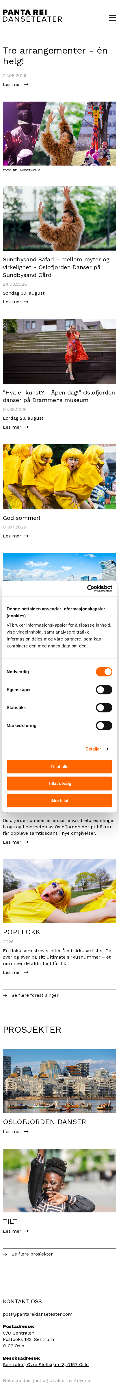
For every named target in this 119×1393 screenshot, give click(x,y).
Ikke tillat (59, 800)
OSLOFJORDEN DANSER (44, 1122)
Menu (110, 17)
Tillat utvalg (59, 783)
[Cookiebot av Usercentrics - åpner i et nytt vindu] (87, 588)
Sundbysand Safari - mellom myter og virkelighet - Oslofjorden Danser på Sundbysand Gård (56, 267)
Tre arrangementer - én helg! (55, 56)
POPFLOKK (21, 932)
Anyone (82, 1380)
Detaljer (93, 748)
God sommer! (21, 517)
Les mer (12, 84)
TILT (10, 1221)
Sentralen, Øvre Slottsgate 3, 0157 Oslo (46, 1364)
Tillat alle (59, 766)
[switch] (104, 689)
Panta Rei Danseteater (32, 15)
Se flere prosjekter (32, 1254)
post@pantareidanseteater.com (37, 1314)
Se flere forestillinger (35, 995)
